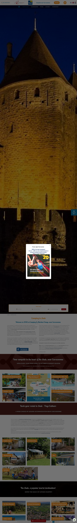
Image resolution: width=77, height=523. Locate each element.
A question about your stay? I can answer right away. (65, 519)
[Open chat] (74, 519)
